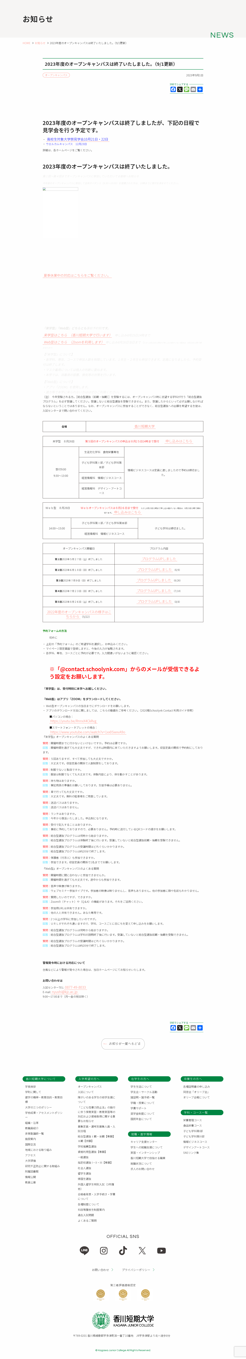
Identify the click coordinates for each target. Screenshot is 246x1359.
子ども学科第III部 (193, 1136)
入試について (86, 1092)
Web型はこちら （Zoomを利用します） (74, 342)
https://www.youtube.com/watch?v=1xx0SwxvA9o (87, 731)
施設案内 (30, 1139)
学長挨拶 (30, 1086)
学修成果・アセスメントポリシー (44, 1115)
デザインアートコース (196, 1147)
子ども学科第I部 (193, 1131)
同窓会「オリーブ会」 (196, 1092)
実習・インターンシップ (145, 1153)
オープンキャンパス (56, 75)
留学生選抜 (84, 1173)
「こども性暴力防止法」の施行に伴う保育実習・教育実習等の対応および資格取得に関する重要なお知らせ (96, 1114)
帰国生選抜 (84, 1179)
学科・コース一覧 (196, 1112)
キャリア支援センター (144, 1142)
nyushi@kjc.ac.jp (64, 991)
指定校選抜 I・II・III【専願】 (95, 1162)
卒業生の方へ (193, 1079)
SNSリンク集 (191, 1153)
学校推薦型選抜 (87, 1146)
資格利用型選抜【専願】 (92, 1152)
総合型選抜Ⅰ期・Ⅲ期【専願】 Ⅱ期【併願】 (97, 1138)
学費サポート (139, 1108)
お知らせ (40, 43)
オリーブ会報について (196, 1097)
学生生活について (141, 1086)
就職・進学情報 (141, 1134)
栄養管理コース (192, 1120)
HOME (26, 43)
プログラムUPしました (159, 558)
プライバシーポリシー (136, 1269)
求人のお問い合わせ (143, 1169)
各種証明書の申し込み (196, 1086)
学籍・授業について (143, 1103)
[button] (77, 275)
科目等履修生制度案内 (91, 1210)
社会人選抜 (84, 1168)
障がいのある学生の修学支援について (96, 1099)
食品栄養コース (192, 1125)
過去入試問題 (86, 1215)
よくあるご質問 (87, 1220)
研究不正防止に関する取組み (42, 1166)
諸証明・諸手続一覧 (143, 1097)
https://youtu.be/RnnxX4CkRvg (73, 720)
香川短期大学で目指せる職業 (148, 1158)
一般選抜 (83, 1157)
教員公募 (30, 1182)
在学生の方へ (140, 1079)
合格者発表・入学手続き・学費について (96, 1196)
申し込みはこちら (179, 441)
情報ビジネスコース (195, 1142)
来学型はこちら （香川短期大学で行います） (77, 335)
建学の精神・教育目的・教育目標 (44, 1099)
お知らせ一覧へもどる (125, 1043)
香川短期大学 (145, 426)
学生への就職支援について (147, 1147)
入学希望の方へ (89, 1079)
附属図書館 (31, 1171)
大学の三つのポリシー (38, 1107)
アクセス (30, 1155)
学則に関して (33, 1092)
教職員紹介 (31, 1128)
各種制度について (88, 1204)
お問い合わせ (100, 1269)
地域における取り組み (38, 1150)
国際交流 (30, 1144)
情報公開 (30, 1177)
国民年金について (141, 1119)
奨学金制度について (143, 1113)
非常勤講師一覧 (34, 1133)
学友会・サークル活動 (144, 1092)
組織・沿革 (31, 1123)
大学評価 (30, 1161)
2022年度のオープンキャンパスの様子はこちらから (79, 614)
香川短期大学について (41, 1079)
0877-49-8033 (75, 987)
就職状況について (141, 1163)
